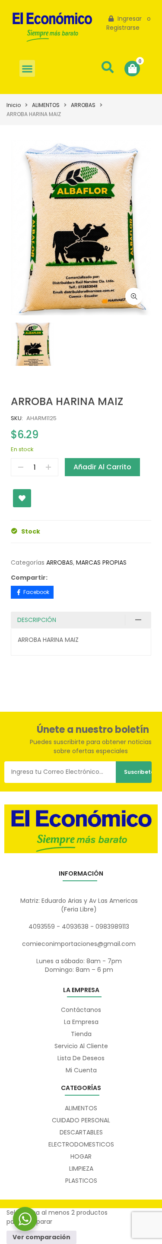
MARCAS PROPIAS (101, 562)
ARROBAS (83, 105)
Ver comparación (41, 1237)
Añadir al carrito (102, 467)
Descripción (36, 620)
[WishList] (22, 498)
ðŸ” (134, 296)
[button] (27, 68)
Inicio (13, 105)
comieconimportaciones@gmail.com (79, 943)
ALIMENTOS (46, 105)
